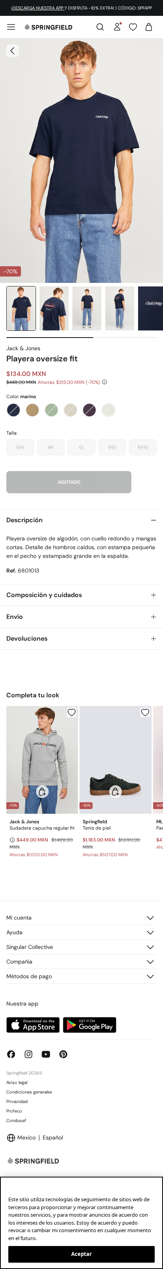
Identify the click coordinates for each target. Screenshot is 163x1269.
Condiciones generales (29, 1092)
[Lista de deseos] (133, 27)
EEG (143, 447)
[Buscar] (100, 27)
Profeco (14, 1111)
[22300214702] (71, 712)
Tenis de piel (97, 828)
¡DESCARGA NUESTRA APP (37, 8)
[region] (81, 1223)
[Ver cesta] (149, 27)
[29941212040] (145, 712)
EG (112, 447)
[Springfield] (48, 27)
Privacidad (17, 1101)
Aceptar (81, 1254)
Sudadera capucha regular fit (42, 828)
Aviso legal (16, 1082)
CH (20, 447)
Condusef (16, 1120)
